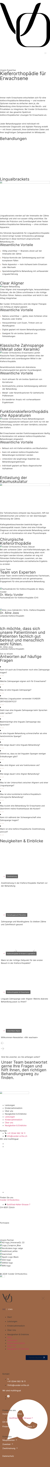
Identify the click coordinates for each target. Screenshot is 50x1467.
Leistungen (10, 1105)
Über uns (9, 1111)
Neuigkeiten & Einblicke (15, 1114)
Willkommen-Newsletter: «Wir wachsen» (19, 1037)
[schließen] (43, 1298)
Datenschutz (6, 1284)
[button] (25, 1043)
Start (9, 1317)
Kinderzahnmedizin (13, 1108)
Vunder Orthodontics (9, 1200)
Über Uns (11, 1330)
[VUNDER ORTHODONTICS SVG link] (25, 25)
